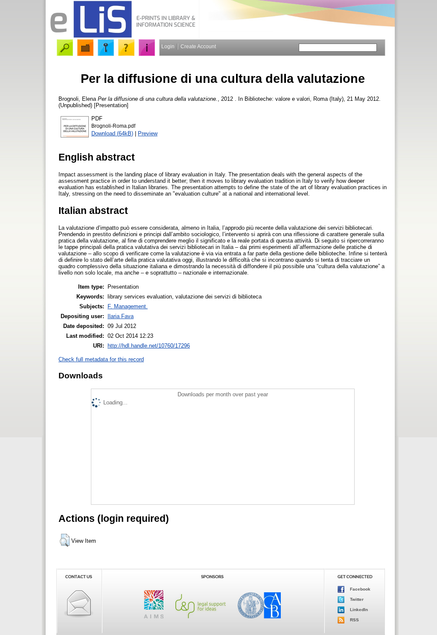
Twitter (356, 599)
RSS (354, 619)
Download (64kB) (112, 133)
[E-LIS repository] (122, 36)
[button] (65, 540)
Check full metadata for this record (101, 359)
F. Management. (128, 306)
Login (168, 47)
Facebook (359, 589)
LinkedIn (358, 609)
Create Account (198, 47)
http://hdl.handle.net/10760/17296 (149, 345)
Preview (147, 133)
